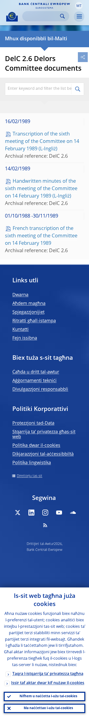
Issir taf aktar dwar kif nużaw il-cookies (47, 683)
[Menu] (79, 16)
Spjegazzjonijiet (28, 312)
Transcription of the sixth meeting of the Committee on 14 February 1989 (42, 142)
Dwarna (20, 295)
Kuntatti (20, 329)
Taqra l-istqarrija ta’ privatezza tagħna (47, 674)
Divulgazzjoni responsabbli (40, 389)
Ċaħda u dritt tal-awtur (35, 372)
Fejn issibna (24, 338)
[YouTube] (59, 512)
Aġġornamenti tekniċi (34, 381)
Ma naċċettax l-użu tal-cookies (48, 708)
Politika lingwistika (31, 463)
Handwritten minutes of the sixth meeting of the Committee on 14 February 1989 (41, 189)
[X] (17, 512)
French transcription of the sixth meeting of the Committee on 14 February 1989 (41, 236)
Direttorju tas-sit (29, 476)
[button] (79, 5)
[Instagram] (45, 512)
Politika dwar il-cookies (36, 445)
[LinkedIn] (31, 512)
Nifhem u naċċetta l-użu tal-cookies (48, 696)
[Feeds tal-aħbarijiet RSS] (45, 525)
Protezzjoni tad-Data (33, 423)
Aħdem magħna (28, 303)
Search (62, 16)
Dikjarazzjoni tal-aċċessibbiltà (43, 454)
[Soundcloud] (73, 512)
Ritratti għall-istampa (34, 321)
